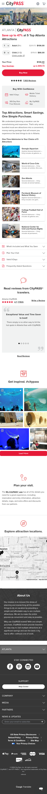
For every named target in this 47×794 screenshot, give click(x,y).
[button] (23, 152)
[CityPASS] (15, 4)
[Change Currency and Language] (38, 4)
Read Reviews (23, 356)
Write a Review (38, 300)
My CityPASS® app (14, 492)
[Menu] (3, 4)
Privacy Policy (32, 737)
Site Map (35, 740)
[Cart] (44, 4)
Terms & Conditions (16, 740)
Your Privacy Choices (25, 743)
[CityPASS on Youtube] (37, 667)
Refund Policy (14, 737)
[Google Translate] (23, 786)
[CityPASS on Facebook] (10, 667)
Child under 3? (18, 55)
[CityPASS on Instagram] (28, 667)
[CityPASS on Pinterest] (19, 667)
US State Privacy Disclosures (23, 734)
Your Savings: (8, 66)
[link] (15, 302)
